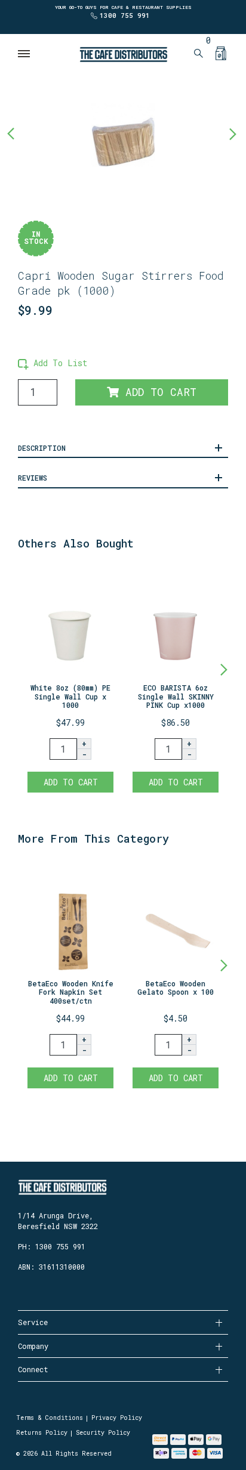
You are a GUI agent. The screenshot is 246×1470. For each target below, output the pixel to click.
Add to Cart (157, 392)
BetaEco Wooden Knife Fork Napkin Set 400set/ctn (70, 992)
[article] (70, 681)
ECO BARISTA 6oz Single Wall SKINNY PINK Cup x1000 (176, 696)
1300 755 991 (125, 15)
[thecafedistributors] (123, 53)
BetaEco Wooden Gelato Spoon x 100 (175, 987)
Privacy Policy (116, 1418)
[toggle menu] (24, 53)
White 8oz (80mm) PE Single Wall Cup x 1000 (70, 696)
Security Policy (103, 1433)
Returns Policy (41, 1433)
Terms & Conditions (49, 1418)
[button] (52, 363)
